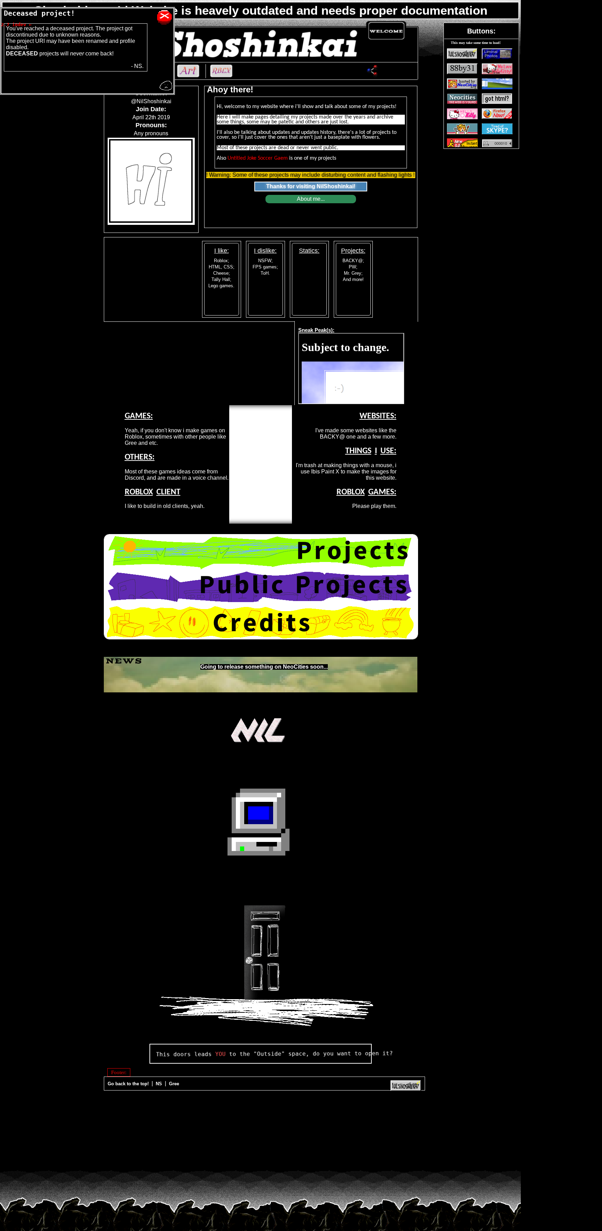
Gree (174, 1083)
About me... (311, 199)
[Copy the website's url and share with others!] (372, 71)
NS (159, 1083)
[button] (462, 53)
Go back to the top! (129, 1083)
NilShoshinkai (335, 186)
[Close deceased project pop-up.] (164, 17)
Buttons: (481, 31)
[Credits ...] (261, 622)
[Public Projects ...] (261, 587)
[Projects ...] (261, 551)
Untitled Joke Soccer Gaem (257, 158)
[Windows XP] (260, 824)
